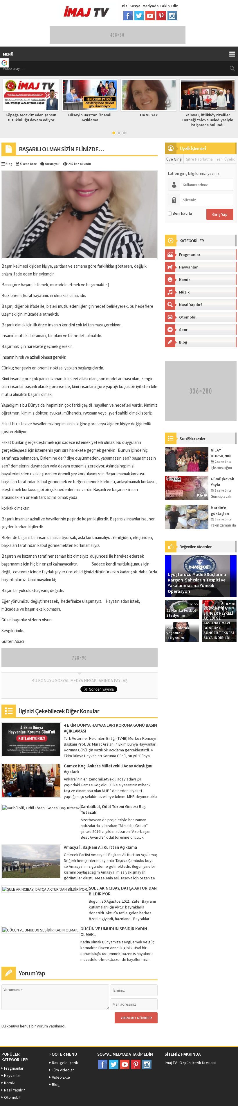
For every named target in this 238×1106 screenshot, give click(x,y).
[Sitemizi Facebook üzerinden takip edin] (128, 15)
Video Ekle (61, 1077)
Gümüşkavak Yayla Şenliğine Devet (222, 482)
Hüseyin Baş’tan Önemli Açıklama (48, 117)
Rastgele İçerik (65, 1062)
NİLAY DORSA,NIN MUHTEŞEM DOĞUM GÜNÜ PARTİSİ (223, 453)
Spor (183, 329)
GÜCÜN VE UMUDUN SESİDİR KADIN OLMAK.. (113, 931)
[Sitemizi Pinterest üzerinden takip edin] (161, 15)
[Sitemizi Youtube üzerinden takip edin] (150, 15)
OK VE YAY (107, 115)
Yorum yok (52, 164)
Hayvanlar (188, 267)
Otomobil (187, 317)
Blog (9, 164)
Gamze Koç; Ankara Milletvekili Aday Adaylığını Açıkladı (108, 768)
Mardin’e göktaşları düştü (220, 510)
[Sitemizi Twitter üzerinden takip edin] (139, 15)
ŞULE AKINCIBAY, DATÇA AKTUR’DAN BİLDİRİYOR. (123, 891)
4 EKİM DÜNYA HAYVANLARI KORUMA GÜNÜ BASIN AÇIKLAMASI (110, 728)
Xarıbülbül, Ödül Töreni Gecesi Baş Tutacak (113, 809)
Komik (184, 279)
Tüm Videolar (63, 1070)
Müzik (184, 292)
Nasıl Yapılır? (190, 304)
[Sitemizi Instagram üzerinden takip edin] (172, 15)
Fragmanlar (189, 254)
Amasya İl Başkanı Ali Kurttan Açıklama (100, 847)
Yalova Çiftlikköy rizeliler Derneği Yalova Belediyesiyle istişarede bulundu (166, 119)
